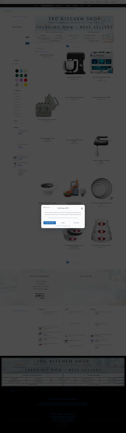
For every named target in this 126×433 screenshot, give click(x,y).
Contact (69, 225)
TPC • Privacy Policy (64, 225)
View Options (76, 222)
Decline (63, 222)
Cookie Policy (58, 225)
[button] (82, 208)
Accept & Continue (49, 222)
